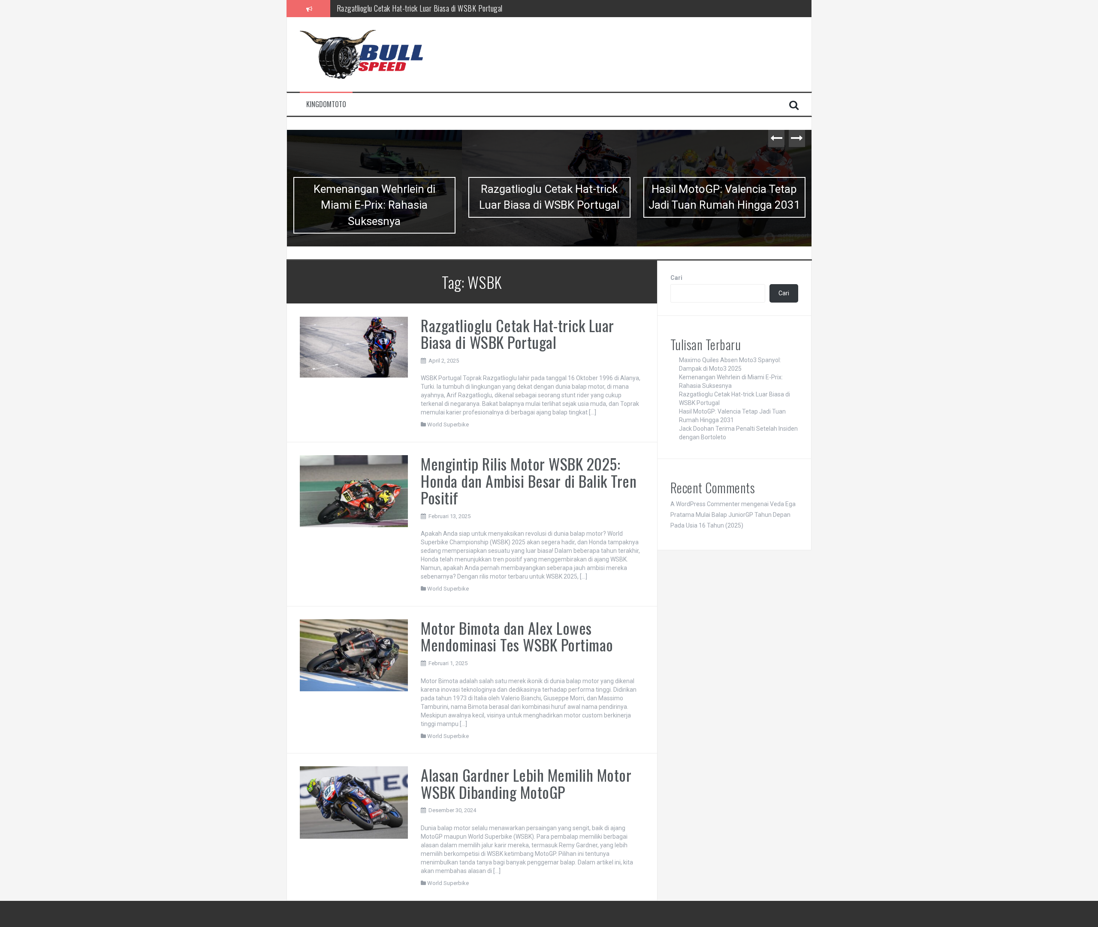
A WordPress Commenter (705, 504)
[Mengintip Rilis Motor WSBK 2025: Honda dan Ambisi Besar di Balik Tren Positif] (354, 490)
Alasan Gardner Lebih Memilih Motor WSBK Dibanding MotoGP (526, 783)
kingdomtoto (326, 104)
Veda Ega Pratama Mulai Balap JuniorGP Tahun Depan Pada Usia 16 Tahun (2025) (733, 515)
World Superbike (448, 424)
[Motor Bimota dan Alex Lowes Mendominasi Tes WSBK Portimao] (354, 654)
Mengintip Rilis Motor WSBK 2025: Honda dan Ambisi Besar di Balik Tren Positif (528, 480)
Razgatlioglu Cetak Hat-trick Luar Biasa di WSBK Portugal (374, 197)
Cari (676, 277)
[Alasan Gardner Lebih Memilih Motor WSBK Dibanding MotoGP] (354, 801)
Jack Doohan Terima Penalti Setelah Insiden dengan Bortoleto (724, 205)
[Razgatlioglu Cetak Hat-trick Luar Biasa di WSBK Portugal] (354, 346)
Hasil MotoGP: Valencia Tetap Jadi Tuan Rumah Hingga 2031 (422, 10)
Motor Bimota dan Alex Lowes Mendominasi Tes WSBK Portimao (517, 636)
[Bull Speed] (375, 54)
